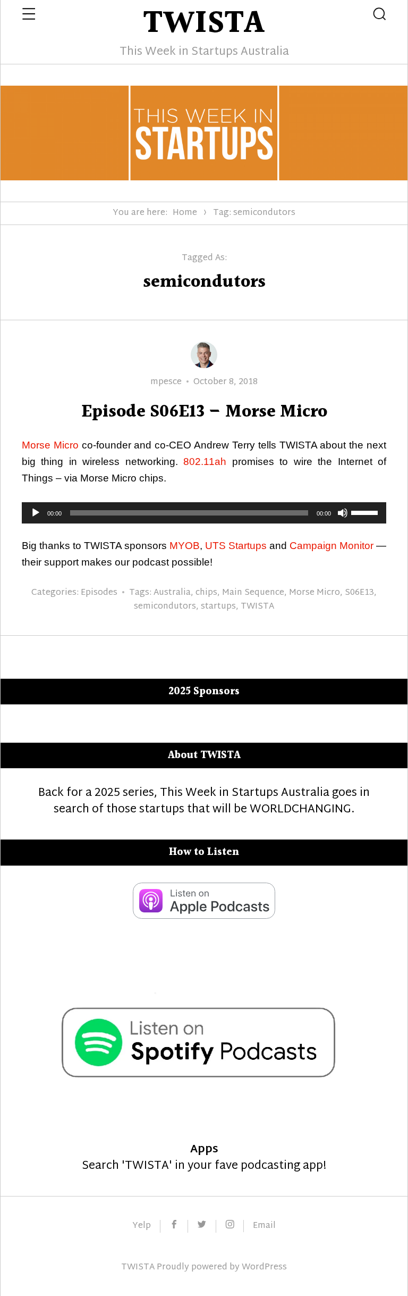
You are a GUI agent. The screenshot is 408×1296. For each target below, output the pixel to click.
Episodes (99, 593)
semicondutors (165, 606)
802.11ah (204, 461)
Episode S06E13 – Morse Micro (204, 412)
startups (218, 606)
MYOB (184, 545)
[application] (204, 513)
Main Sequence (253, 593)
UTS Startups (236, 545)
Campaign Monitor (331, 545)
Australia (172, 593)
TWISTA (257, 606)
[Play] (35, 513)
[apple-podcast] (204, 916)
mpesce (166, 382)
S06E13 (359, 593)
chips (206, 593)
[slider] (366, 511)
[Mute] (342, 513)
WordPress (264, 1267)
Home (185, 213)
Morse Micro (50, 445)
